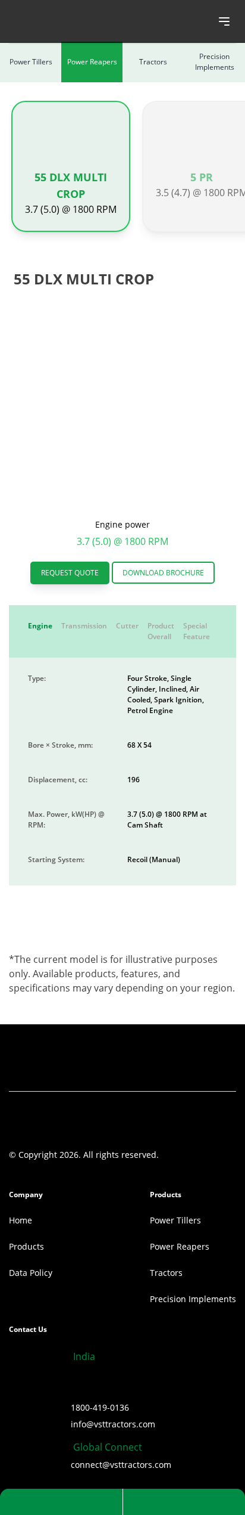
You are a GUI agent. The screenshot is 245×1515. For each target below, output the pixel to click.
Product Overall (160, 631)
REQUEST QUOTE (70, 573)
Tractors (153, 62)
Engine (40, 626)
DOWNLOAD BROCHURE (163, 573)
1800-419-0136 (100, 1407)
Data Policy (30, 1272)
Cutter (127, 626)
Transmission (84, 626)
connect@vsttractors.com (121, 1464)
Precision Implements (214, 61)
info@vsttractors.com (113, 1424)
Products (26, 1246)
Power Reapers (92, 62)
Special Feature (196, 631)
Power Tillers (31, 62)
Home (20, 1220)
